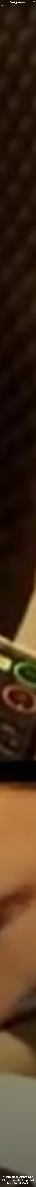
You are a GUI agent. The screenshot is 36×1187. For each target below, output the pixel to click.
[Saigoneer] (18, 2)
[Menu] (34, 1)
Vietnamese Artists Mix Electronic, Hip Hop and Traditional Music (18, 1180)
